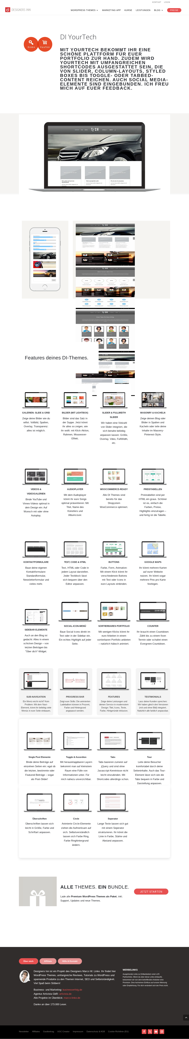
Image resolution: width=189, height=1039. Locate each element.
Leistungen (143, 10)
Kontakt (156, 2)
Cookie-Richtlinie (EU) (118, 1031)
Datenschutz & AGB (96, 1031)
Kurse (128, 10)
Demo (31, 44)
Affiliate (48, 961)
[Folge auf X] (150, 1031)
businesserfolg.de (72, 989)
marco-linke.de (72, 997)
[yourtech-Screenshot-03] (105, 308)
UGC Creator (63, 1031)
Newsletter (24, 1031)
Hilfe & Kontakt (70, 961)
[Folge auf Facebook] (144, 1031)
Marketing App (111, 10)
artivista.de (65, 993)
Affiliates (36, 1031)
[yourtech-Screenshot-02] (105, 351)
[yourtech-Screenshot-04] (105, 264)
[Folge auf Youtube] (156, 1031)
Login (167, 2)
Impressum (78, 1031)
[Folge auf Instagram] (161, 1031)
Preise (174, 10)
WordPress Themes (83, 10)
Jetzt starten (151, 891)
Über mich (28, 961)
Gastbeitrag (48, 1031)
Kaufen (45, 44)
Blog (157, 10)
